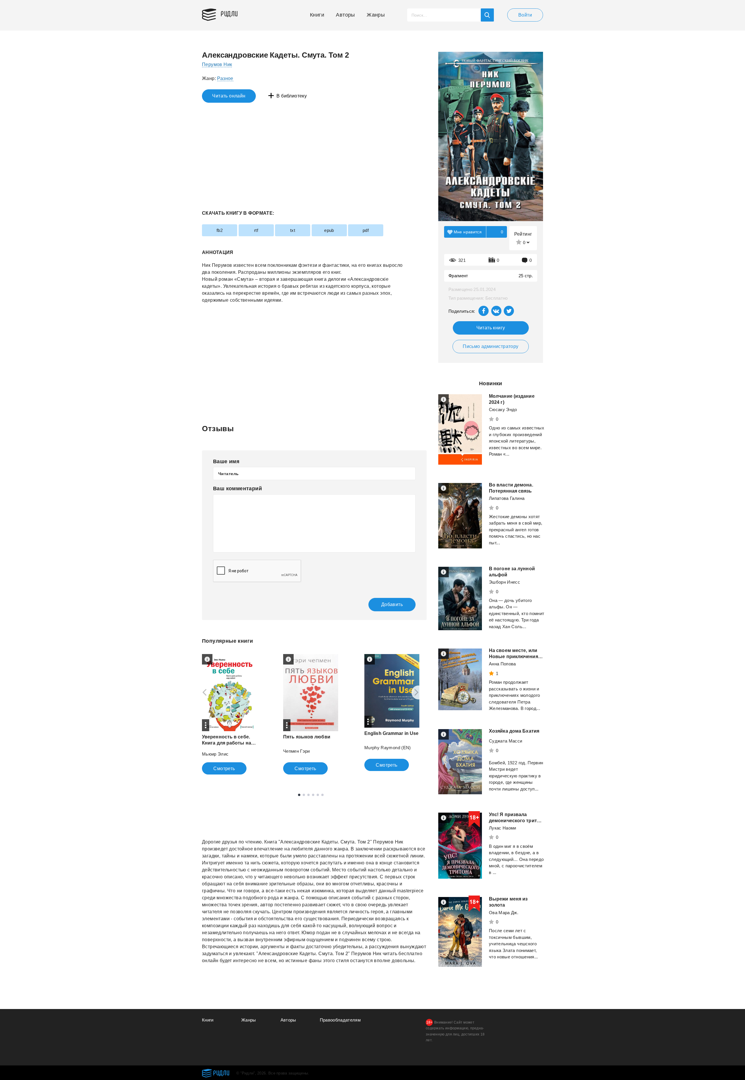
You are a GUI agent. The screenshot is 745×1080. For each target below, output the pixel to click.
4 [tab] (313, 795)
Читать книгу (490, 327)
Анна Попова (502, 663)
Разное (225, 78)
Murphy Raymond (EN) (387, 747)
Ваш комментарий (237, 488)
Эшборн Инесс (504, 582)
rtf (256, 230)
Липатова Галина (506, 498)
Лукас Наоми (502, 827)
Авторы (345, 15)
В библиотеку (291, 95)
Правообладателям (340, 1019)
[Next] (418, 692)
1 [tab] (299, 795)
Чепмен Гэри (296, 751)
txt (292, 230)
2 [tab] (304, 795)
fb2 (220, 230)
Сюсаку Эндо (503, 409)
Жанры (376, 15)
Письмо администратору (490, 346)
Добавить (392, 604)
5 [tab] (318, 795)
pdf (366, 230)
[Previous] (203, 692)
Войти (525, 15)
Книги (317, 15)
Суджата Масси (505, 740)
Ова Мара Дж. (503, 912)
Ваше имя (226, 461)
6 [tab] (322, 795)
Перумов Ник (217, 64)
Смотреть (224, 768)
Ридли (229, 13)
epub (329, 230)
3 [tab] (308, 795)
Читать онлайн (228, 95)
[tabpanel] (229, 714)
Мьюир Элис (215, 754)
